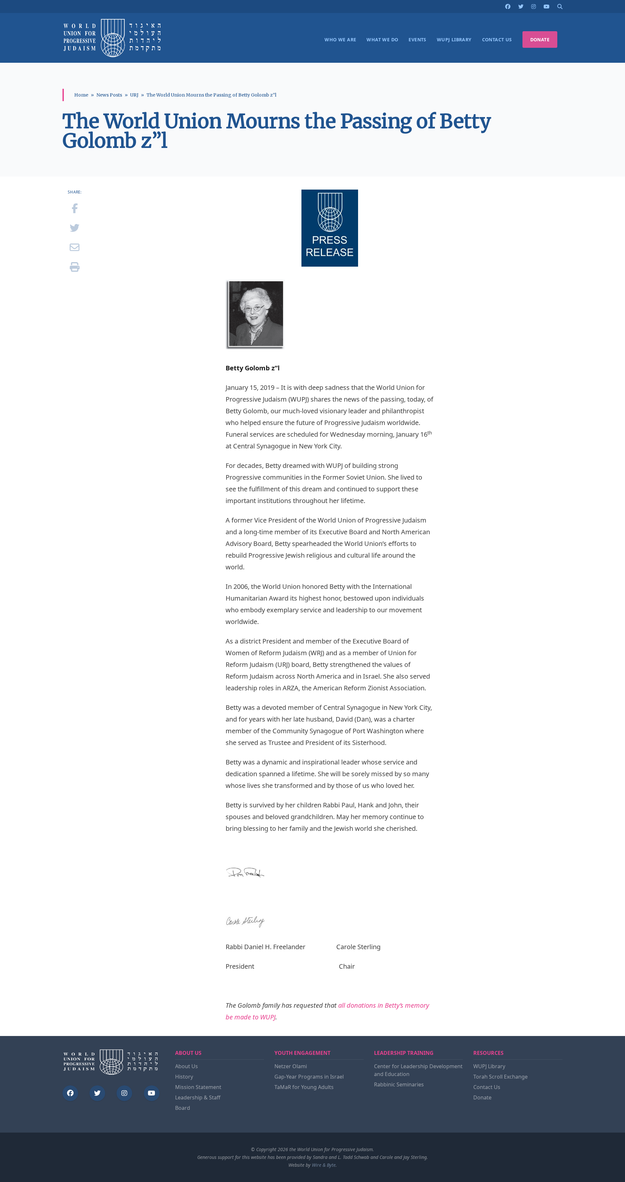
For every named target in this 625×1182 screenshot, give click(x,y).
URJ (134, 95)
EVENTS (417, 39)
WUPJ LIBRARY (454, 39)
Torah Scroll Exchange (500, 1076)
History (184, 1076)
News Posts (109, 95)
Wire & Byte (324, 1165)
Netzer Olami (290, 1066)
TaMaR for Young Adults (304, 1087)
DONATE (539, 39)
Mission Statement (198, 1087)
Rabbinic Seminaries (399, 1084)
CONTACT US (497, 39)
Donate (482, 1097)
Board (182, 1107)
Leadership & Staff (197, 1097)
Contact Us (486, 1087)
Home (81, 95)
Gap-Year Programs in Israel (309, 1076)
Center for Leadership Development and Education (418, 1070)
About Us (186, 1066)
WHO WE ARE (340, 39)
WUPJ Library (489, 1066)
